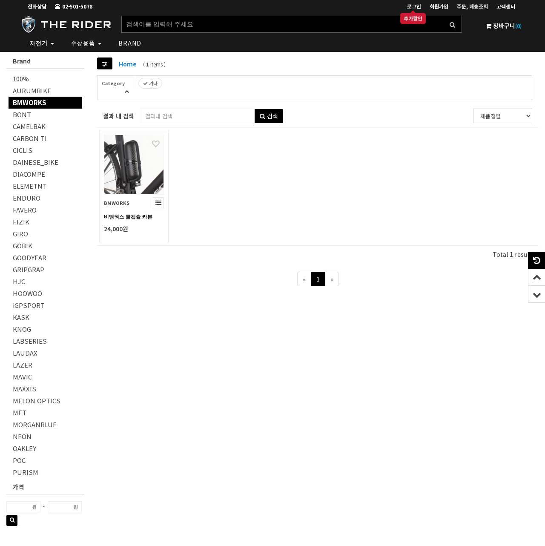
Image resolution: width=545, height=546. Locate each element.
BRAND (129, 43)
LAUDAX (25, 352)
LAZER (22, 364)
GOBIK (22, 245)
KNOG (22, 329)
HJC (19, 281)
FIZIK (21, 221)
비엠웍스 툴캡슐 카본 (128, 217)
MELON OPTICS (36, 400)
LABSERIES (30, 340)
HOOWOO (27, 293)
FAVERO (25, 209)
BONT (22, 114)
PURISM (25, 472)
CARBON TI (30, 138)
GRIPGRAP (28, 269)
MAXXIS (24, 388)
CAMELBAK (29, 126)
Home (128, 64)
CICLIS (22, 150)
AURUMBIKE (32, 90)
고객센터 (505, 6)
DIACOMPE (29, 174)
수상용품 (84, 43)
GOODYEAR (29, 257)
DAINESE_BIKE (35, 162)
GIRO (20, 233)
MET (19, 412)
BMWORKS (29, 102)
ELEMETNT (30, 185)
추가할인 (413, 18)
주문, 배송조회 (472, 6)
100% (21, 78)
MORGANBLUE (35, 424)
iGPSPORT (29, 305)
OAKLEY (24, 448)
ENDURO (26, 197)
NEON (22, 436)
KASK (21, 317)
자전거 (40, 43)
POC (19, 460)
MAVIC (22, 376)
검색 (271, 116)
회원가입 (439, 6)
